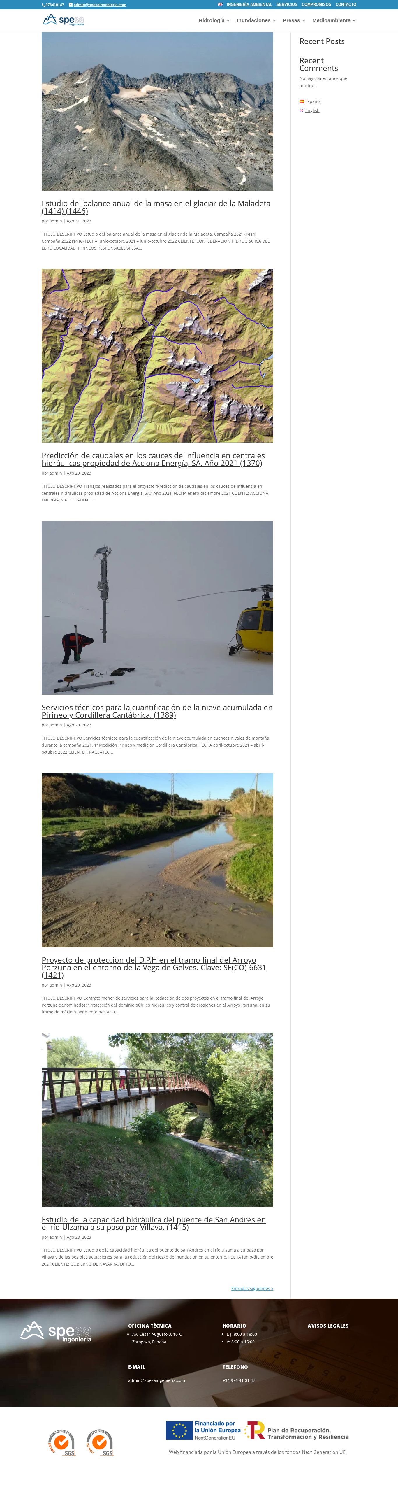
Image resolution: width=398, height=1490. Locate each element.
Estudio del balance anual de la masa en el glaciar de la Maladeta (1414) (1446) (156, 207)
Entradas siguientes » (252, 1288)
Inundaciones (254, 20)
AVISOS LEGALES (328, 1326)
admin (56, 221)
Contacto (346, 5)
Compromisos (316, 5)
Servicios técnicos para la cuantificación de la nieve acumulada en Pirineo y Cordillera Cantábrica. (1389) (157, 711)
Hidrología (212, 20)
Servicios (287, 5)
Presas (291, 20)
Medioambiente (331, 20)
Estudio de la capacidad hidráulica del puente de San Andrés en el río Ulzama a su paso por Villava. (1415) (154, 1223)
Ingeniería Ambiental (249, 5)
